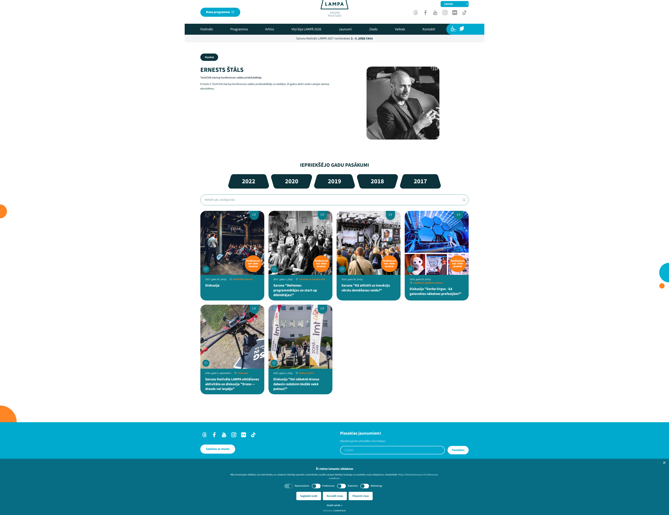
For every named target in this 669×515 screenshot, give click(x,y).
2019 (334, 181)
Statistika (353, 486)
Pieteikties (458, 450)
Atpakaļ (209, 57)
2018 (377, 181)
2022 (248, 181)
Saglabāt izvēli (308, 496)
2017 (420, 181)
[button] (664, 463)
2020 (291, 181)
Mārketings (376, 486)
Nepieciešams (302, 486)
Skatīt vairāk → (335, 505)
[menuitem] (206, 29)
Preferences (328, 486)
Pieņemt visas (360, 496)
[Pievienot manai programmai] (205, 269)
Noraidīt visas (335, 496)
